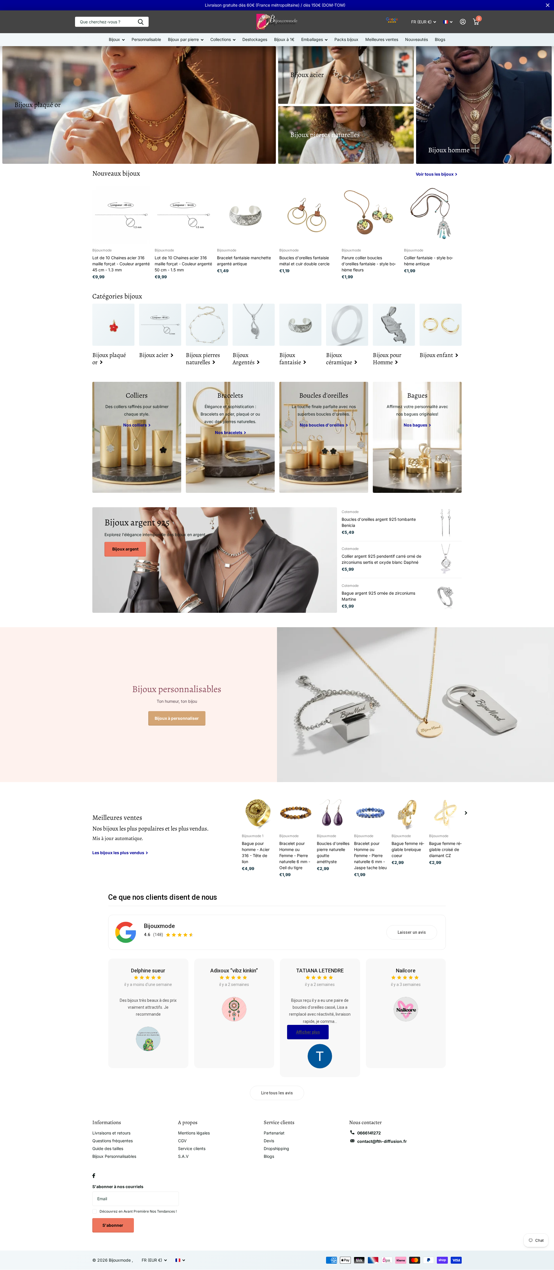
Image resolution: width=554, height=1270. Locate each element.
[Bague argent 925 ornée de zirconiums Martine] (446, 596)
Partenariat (274, 1132)
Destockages (254, 39)
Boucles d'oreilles (323, 395)
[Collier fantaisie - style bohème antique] (433, 215)
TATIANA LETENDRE (320, 970)
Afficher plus (308, 1032)
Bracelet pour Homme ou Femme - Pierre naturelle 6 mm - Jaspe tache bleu (370, 855)
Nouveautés (416, 39)
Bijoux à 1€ (284, 39)
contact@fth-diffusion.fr (382, 1141)
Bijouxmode (159, 926)
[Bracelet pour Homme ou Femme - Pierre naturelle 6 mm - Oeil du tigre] (295, 812)
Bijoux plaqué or (37, 104)
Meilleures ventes (381, 39)
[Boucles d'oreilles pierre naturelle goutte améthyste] (333, 812)
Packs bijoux (346, 39)
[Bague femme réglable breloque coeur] (408, 812)
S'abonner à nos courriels (117, 1186)
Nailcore (405, 970)
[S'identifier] (463, 21)
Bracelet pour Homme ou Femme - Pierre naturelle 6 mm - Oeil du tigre (294, 855)
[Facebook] (93, 1175)
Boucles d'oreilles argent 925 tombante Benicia (379, 522)
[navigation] (466, 812)
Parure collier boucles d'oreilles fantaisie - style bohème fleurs (369, 263)
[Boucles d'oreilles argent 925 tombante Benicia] (446, 522)
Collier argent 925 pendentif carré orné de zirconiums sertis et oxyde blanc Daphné (381, 559)
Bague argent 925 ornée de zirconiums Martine (378, 596)
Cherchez (141, 22)
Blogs (440, 39)
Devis (269, 1140)
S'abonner (113, 1225)
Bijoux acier (307, 74)
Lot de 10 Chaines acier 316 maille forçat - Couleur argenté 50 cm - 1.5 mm (183, 263)
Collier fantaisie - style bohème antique (428, 260)
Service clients (191, 1148)
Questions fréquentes (112, 1140)
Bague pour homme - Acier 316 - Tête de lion (255, 852)
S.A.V (183, 1156)
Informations (106, 1122)
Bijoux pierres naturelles (325, 134)
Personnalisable (146, 39)
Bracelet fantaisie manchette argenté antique (244, 260)
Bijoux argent (125, 548)
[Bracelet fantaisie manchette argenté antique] (246, 215)
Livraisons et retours (111, 1132)
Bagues (417, 395)
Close (547, 5)
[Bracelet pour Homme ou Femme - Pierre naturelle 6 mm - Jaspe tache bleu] (370, 812)
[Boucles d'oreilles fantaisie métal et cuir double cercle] (308, 215)
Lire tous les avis (277, 1093)
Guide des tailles (107, 1148)
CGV (182, 1140)
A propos (187, 1122)
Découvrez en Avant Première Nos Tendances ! (138, 1211)
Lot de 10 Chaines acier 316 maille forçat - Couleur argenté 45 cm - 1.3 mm (121, 263)
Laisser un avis (412, 932)
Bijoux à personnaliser (177, 718)
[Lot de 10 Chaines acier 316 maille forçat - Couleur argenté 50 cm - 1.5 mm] (183, 215)
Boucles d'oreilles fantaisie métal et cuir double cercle (304, 260)
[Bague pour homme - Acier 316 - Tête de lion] (258, 812)
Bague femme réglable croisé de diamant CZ (445, 849)
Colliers (137, 395)
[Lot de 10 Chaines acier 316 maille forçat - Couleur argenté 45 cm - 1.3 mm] (121, 215)
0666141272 (369, 1132)
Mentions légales (194, 1132)
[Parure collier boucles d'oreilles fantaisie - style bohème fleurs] (370, 215)
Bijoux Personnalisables (114, 1156)
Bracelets (230, 395)
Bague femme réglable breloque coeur (408, 849)
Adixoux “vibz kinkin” (234, 970)
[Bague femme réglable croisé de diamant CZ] (445, 812)
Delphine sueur (148, 970)
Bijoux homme (449, 150)
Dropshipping (276, 1148)
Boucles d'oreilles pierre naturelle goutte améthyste (333, 852)
